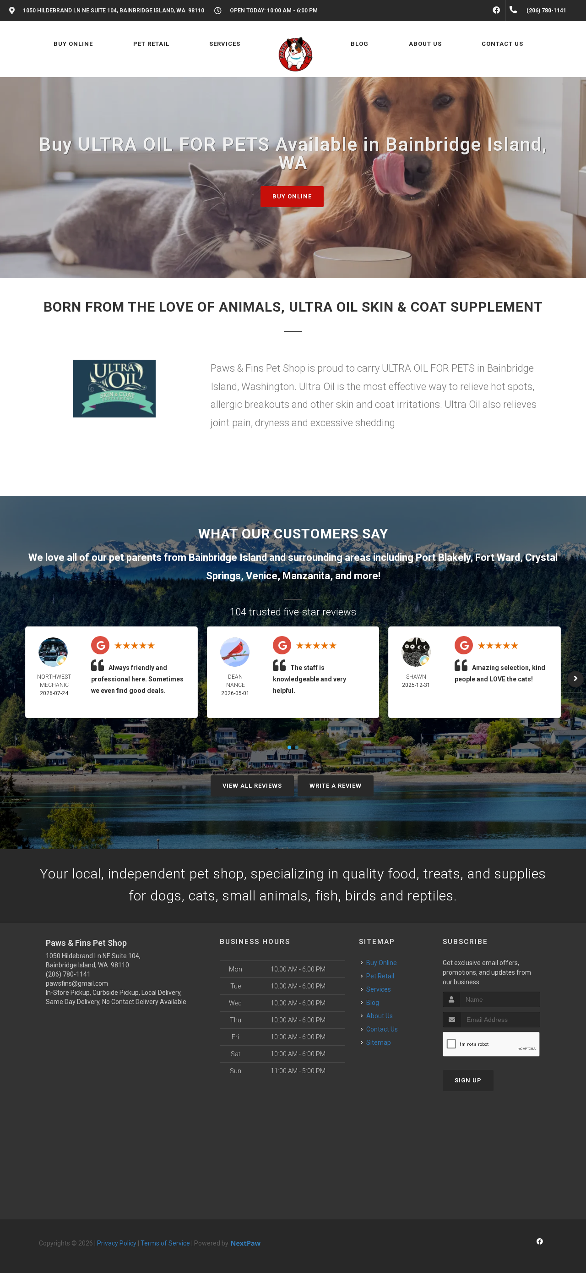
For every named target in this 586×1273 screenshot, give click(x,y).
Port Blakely (443, 557)
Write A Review (335, 785)
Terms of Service (165, 1243)
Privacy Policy (116, 1243)
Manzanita (306, 576)
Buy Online (292, 196)
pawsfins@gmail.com (77, 983)
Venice (261, 576)
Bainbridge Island (228, 557)
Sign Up (468, 1080)
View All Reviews (252, 785)
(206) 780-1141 (68, 974)
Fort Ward (497, 557)
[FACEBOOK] (496, 10)
